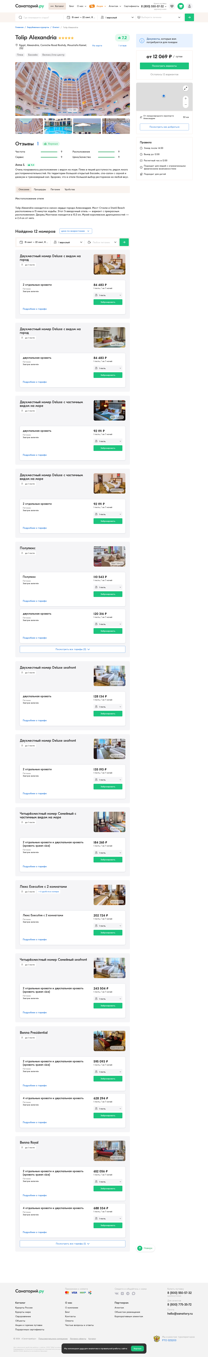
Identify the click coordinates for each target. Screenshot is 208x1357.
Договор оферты (78, 1339)
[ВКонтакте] (117, 1293)
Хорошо (137, 1348)
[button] (163, 96)
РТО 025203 (169, 1340)
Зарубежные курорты (38, 27)
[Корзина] (180, 6)
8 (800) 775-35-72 (179, 1304)
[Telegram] (128, 1293)
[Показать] (189, 17)
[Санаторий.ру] (32, 6)
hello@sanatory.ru (180, 1313)
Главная (19, 27)
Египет (56, 27)
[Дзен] (122, 1293)
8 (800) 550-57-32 (152, 6)
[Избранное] (172, 6)
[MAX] (133, 1293)
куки (82, 1348)
